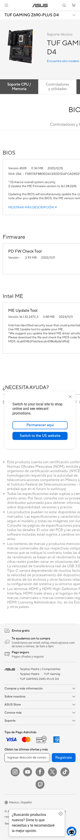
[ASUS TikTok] (64, 771)
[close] (70, 396)
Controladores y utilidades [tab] (57, 86)
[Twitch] (40, 784)
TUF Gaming (52, 674)
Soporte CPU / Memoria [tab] (19, 86)
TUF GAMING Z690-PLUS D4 (31, 15)
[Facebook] (40, 771)
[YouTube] (27, 771)
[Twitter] (52, 771)
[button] (6, 5)
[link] (40, 5)
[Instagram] (15, 771)
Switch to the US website (40, 436)
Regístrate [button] (63, 757)
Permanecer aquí (40, 425)
